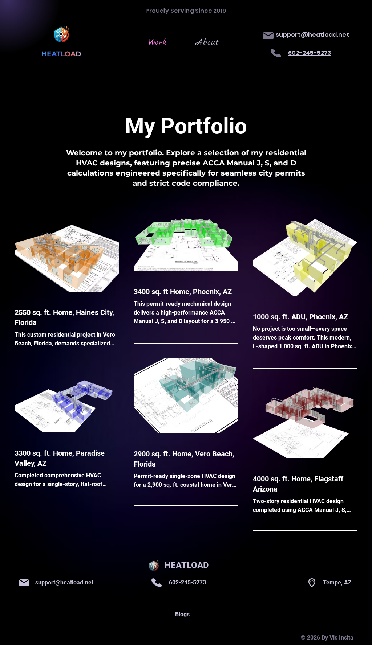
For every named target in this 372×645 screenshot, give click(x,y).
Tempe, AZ (337, 582)
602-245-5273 (187, 582)
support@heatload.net (64, 582)
